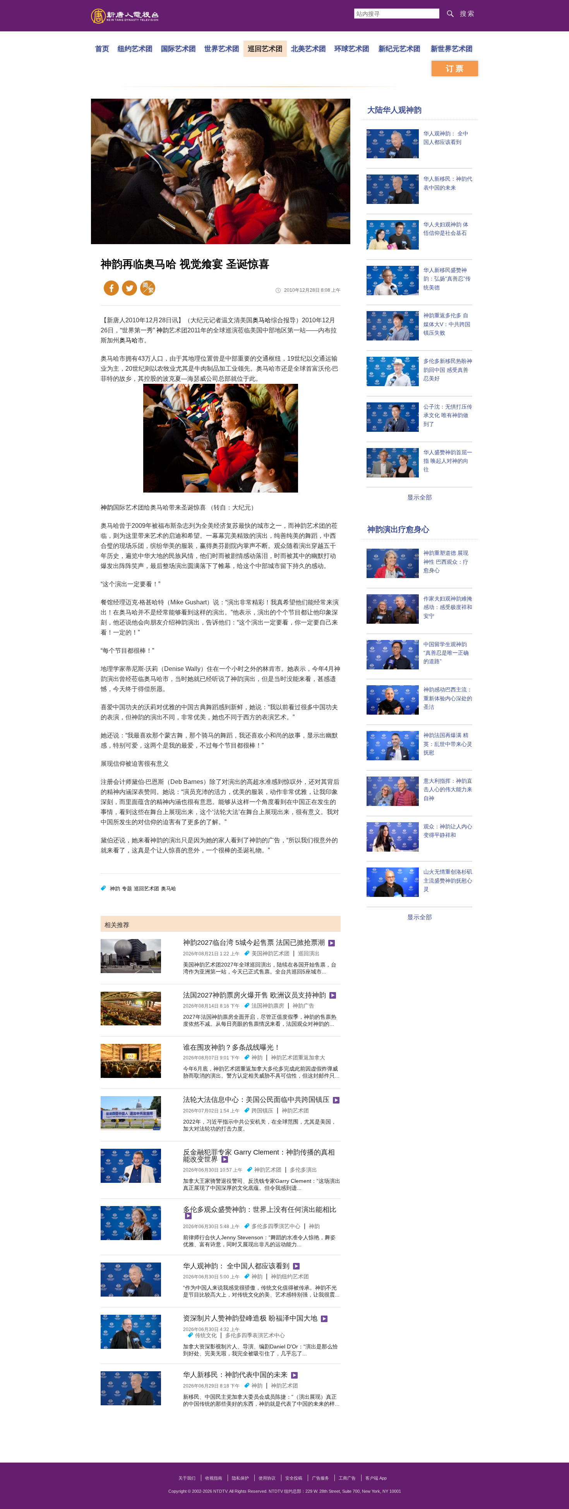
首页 (102, 48)
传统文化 (206, 1335)
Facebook (111, 288)
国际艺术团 (178, 48)
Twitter (129, 288)
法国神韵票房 (268, 1006)
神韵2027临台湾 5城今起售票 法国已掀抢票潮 (254, 942)
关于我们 (186, 1478)
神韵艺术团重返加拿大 (298, 1057)
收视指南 (213, 1478)
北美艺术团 (308, 48)
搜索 (467, 13)
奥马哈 (261, 320)
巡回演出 (309, 953)
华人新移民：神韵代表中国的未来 (235, 1375)
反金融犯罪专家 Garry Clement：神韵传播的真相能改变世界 (259, 1155)
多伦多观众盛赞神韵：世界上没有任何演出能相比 (259, 1209)
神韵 (162, 330)
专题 (127, 888)
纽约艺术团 (135, 48)
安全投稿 (293, 1478)
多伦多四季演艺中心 (276, 1226)
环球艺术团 (351, 48)
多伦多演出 (303, 1170)
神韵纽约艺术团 (290, 1276)
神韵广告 (303, 1006)
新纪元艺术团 (399, 48)
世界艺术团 (221, 48)
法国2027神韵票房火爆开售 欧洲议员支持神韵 (254, 995)
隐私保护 (240, 1478)
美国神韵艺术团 (271, 953)
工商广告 (347, 1478)
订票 (455, 68)
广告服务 (320, 1478)
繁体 (147, 288)
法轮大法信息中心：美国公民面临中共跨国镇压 (256, 1100)
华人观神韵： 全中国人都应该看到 (236, 1266)
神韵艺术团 (295, 1110)
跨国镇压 (262, 1110)
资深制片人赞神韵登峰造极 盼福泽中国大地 (250, 1318)
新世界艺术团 (452, 48)
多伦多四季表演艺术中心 (255, 1335)
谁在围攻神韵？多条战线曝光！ (232, 1047)
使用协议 (267, 1478)
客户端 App (376, 1478)
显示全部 (419, 497)
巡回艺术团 (265, 48)
